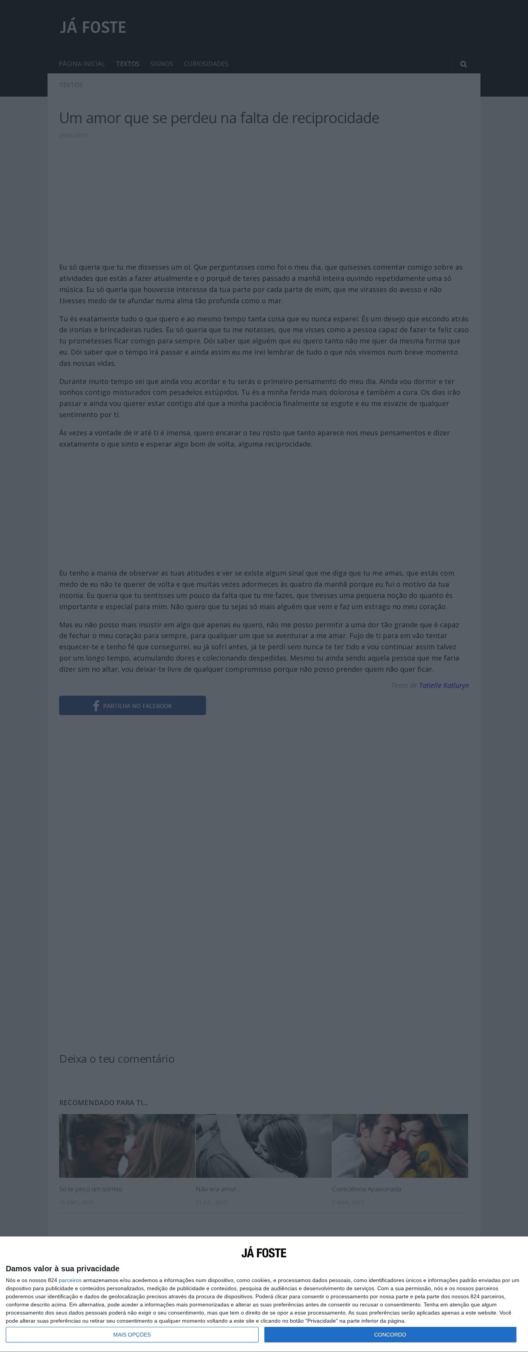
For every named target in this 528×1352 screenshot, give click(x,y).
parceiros (70, 1280)
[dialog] (264, 1294)
